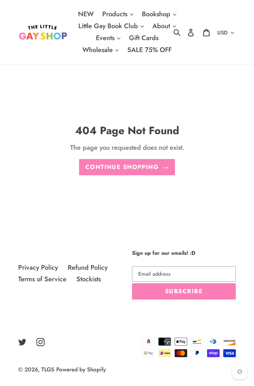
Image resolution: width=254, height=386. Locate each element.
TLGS (47, 369)
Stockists (88, 279)
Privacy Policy (38, 267)
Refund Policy (87, 267)
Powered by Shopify (81, 369)
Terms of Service (42, 279)
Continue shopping (122, 167)
